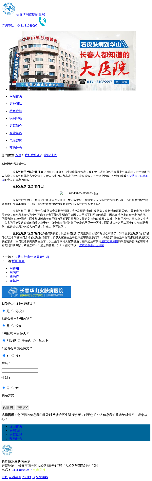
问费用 (14, 268)
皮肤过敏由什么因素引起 (31, 257)
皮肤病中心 (33, 155)
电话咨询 (15, 477)
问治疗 (14, 276)
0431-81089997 (22, 469)
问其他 (14, 281)
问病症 (14, 272)
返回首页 (16, 426)
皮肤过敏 (50, 155)
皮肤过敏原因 (109, 241)
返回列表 (18, 261)
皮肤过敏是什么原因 (91, 245)
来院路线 (16, 434)
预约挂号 (16, 439)
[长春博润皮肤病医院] (8, 14)
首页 (18, 155)
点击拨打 (39, 469)
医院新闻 (16, 430)
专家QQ (28, 477)
